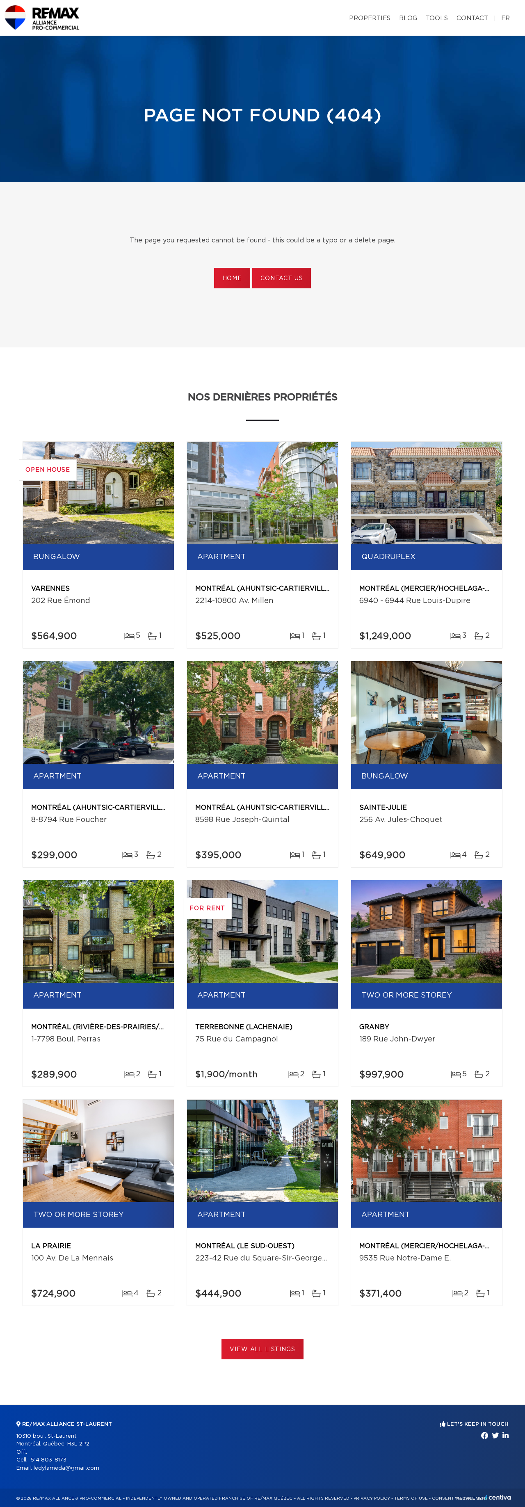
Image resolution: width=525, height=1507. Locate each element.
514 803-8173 (48, 1460)
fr (505, 18)
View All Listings (262, 1349)
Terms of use (411, 1498)
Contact (472, 18)
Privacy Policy (372, 1498)
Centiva (498, 1497)
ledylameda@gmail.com (66, 1468)
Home (232, 278)
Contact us (281, 278)
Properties (369, 18)
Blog (408, 18)
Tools (437, 18)
